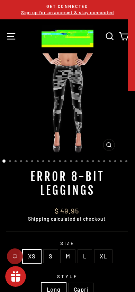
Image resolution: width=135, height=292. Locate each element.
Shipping (39, 219)
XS (32, 256)
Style (67, 276)
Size (67, 243)
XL (103, 256)
